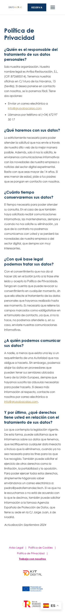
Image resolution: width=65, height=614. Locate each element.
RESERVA (36, 7)
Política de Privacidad (31, 553)
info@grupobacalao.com (25, 108)
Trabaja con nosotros (32, 558)
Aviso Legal (16, 547)
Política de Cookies (40, 547)
